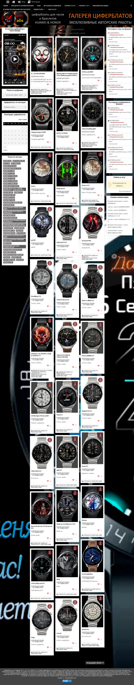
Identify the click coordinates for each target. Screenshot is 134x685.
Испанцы (8, 262)
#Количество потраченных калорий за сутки (14, 221)
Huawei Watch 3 (35, 373)
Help (33, 637)
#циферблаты (9, 252)
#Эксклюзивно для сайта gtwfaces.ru (11, 246)
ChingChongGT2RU (38, 132)
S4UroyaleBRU (87, 72)
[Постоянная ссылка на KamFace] (92, 611)
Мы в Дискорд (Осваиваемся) (52, 5)
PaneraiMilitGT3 (88, 356)
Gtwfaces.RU (36, 89)
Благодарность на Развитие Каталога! (22, 5)
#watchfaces (9, 195)
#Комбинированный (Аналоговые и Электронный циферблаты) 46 (14, 225)
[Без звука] (21, 83)
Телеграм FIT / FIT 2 (84, 5)
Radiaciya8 (61, 189)
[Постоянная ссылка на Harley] (92, 502)
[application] (14, 59)
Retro (33, 186)
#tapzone (8, 193)
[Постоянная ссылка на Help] (42, 619)
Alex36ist (16, 257)
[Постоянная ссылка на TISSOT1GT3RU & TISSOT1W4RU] (67, 337)
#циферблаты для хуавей (13, 255)
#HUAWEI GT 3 (9, 174)
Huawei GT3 (44, 89)
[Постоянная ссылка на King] (67, 561)
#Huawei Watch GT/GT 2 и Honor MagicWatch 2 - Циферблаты (14, 189)
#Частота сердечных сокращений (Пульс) (14, 240)
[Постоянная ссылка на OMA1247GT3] (67, 224)
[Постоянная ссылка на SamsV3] (92, 448)
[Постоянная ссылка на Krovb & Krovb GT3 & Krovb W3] (42, 508)
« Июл (5, 150)
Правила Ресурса (38, 9)
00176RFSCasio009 (114, 85)
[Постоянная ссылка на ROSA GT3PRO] (67, 115)
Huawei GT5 (41, 90)
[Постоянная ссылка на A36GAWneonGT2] (42, 565)
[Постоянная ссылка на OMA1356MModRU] (92, 111)
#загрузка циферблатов (13, 250)
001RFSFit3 (112, 203)
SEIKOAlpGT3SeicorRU (40, 416)
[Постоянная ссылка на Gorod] (67, 615)
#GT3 (6, 163)
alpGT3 (59, 470)
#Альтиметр (9, 200)
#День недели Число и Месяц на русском (13, 212)
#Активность (9, 198)
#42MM (7, 161)
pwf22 (33, 240)
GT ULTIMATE (61, 89)
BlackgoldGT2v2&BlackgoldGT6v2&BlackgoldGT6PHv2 (67, 74)
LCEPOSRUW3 (87, 574)
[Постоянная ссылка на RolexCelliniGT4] (92, 281)
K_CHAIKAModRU (38, 74)
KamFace (85, 629)
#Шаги (7, 243)
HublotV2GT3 (87, 411)
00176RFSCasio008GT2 (116, 73)
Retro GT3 (85, 185)
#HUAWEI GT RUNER (10, 184)
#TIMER (18, 193)
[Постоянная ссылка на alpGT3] (67, 452)
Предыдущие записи (93, 663)
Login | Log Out (52, 9)
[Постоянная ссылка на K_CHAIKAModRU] (42, 54)
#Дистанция (9, 215)
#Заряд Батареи (10, 218)
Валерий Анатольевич (37, 76)
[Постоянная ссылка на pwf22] (42, 222)
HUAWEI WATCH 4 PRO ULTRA (38, 92)
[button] (15, 59)
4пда (7, 257)
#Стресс (21, 233)
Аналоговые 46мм (36, 93)
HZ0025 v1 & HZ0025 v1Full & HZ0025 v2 (41, 355)
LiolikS (20, 260)
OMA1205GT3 (36, 471)
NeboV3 (59, 415)
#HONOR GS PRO (10, 166)
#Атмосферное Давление (13, 203)
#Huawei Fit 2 (9, 171)
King (58, 579)
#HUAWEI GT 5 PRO (10, 181)
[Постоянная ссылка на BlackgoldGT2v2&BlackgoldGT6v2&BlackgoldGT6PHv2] (67, 54)
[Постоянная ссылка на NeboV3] (67, 397)
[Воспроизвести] (6, 83)
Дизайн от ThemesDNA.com (67, 678)
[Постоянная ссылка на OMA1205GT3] (42, 453)
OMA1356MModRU (89, 129)
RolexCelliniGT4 (88, 301)
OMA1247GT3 (62, 242)
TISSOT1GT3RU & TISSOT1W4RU (63, 356)
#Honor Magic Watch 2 (12, 169)
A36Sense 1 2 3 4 (114, 216)
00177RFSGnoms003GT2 (116, 60)
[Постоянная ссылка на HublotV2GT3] (92, 393)
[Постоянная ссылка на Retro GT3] (92, 167)
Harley (84, 520)
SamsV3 (85, 466)
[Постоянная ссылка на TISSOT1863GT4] (67, 281)
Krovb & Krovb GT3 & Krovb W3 (41, 527)
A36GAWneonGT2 (37, 583)
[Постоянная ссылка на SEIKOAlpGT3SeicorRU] (42, 398)
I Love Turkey (9, 260)
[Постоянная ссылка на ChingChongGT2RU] (42, 114)
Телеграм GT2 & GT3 (69, 5)
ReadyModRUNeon (114, 33)
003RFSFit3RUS (124, 207)
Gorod (59, 633)
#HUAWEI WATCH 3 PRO (11, 186)
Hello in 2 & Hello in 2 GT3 (66, 524)
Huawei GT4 (34, 90)
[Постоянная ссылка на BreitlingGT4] (42, 277)
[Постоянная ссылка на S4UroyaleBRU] (92, 54)
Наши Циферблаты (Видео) (100, 5)
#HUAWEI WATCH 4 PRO (39, 370)
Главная (5, 5)
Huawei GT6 (48, 90)
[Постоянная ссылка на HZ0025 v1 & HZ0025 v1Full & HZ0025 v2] (42, 335)
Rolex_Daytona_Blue (114, 227)
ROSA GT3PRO (62, 133)
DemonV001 (86, 241)
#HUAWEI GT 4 (9, 179)
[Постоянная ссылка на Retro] (42, 168)
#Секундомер (9, 231)
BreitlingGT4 (36, 296)
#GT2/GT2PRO (18, 161)
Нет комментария (38, 136)
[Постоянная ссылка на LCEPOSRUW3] (92, 556)
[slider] (13, 82)
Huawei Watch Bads (36, 375)
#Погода (8, 228)
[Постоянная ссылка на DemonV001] (92, 223)
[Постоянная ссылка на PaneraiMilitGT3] (92, 338)
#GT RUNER (15, 163)
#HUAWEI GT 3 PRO (10, 176)
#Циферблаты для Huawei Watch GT (14, 236)
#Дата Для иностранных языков (13, 208)
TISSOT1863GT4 (63, 300)
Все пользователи (125, 191)
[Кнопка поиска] (131, 6)
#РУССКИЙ (19, 228)
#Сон (19, 231)
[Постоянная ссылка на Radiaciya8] (67, 170)
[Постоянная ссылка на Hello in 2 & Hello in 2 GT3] (67, 506)
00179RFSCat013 (114, 45)
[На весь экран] (24, 83)
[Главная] (13, 2)
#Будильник (9, 205)
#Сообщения (9, 233)
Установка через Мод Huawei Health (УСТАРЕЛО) (16, 9)
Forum (39, 5)
